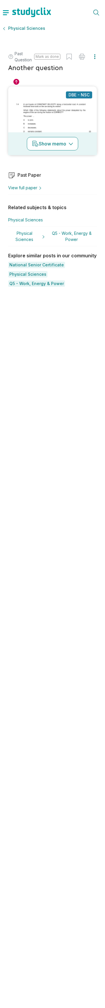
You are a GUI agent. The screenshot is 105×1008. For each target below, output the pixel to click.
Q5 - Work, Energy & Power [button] (72, 236)
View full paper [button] (22, 187)
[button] (36, 264)
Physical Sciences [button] (26, 28)
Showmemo (52, 144)
